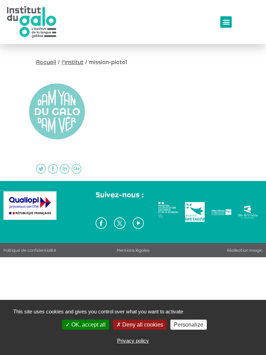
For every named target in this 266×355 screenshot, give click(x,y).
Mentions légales (133, 250)
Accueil (46, 62)
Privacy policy (133, 341)
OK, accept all (88, 325)
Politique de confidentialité (29, 250)
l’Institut (72, 62)
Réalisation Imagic (245, 250)
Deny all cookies (142, 325)
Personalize (188, 325)
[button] (226, 22)
